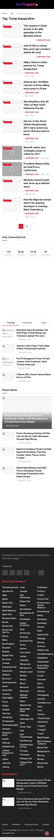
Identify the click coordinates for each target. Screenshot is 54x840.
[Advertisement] (27, 288)
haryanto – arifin (7, 734)
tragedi (41, 726)
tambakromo (44, 703)
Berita (5, 622)
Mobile (23, 675)
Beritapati (13, 830)
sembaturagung (45, 654)
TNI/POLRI (42, 722)
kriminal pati (26, 641)
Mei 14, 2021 (29, 115)
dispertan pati (9, 667)
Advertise (16, 824)
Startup (41, 691)
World (7, 102)
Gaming (7, 26)
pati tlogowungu (26, 735)
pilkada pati (26, 758)
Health (7, 164)
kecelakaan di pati (27, 614)
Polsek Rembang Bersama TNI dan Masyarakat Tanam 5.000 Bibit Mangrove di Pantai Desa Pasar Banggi (26, 418)
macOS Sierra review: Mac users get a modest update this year (37, 49)
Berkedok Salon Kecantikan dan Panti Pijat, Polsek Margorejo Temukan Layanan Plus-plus (32, 333)
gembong (7, 717)
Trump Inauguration (24, 13)
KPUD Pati (25, 633)
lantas (23, 656)
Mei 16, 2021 (29, 76)
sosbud (41, 672)
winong (41, 755)
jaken (5, 759)
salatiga (41, 638)
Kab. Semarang (25, 596)
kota (22, 629)
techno (41, 714)
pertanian (25, 755)
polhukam (42, 587)
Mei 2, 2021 (45, 158)
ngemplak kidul (25, 710)
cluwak (5, 663)
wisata (40, 759)
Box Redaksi (8, 644)
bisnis (5, 636)
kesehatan (25, 619)
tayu (39, 706)
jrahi (22, 587)
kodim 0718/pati (24, 624)
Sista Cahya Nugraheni (43, 666)
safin (39, 631)
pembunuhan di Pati (26, 745)
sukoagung (43, 695)
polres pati (42, 599)
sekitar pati (43, 650)
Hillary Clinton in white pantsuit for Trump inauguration (35, 65)
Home (4, 13)
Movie (23, 679)
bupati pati (7, 655)
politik (40, 595)
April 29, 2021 (30, 194)
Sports (40, 687)
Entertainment (9, 682)
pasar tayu (25, 727)
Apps (4, 595)
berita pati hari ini (7, 631)
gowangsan (8, 721)
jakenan (6, 763)
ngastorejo (25, 705)
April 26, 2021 (30, 217)
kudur (23, 645)
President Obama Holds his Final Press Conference (36, 167)
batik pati (7, 614)
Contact (45, 824)
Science (41, 646)
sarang (40, 642)
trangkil (41, 730)
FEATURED (7, 698)
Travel (40, 733)
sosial (40, 675)
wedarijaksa (43, 751)
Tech (39, 710)
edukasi (6, 675)
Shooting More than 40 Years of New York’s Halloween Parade (36, 105)
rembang (42, 619)
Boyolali (6, 648)
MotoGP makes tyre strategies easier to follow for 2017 (35, 151)
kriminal (24, 637)
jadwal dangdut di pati (7, 752)
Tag (11, 13)
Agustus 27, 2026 (24, 462)
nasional (24, 687)
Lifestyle (24, 660)
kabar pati (25, 601)
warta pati (42, 747)
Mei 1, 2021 (45, 174)
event (5, 686)
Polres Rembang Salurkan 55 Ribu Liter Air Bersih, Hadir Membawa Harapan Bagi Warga (33, 436)
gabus (5, 705)
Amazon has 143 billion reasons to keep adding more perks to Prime (36, 85)
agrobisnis (7, 591)
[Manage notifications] (47, 833)
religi (40, 615)
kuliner (23, 648)
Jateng (5, 767)
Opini (22, 723)
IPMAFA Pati (8, 746)
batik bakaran (9, 610)
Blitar (5, 640)
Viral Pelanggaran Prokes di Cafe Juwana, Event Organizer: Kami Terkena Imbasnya (33, 361)
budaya (6, 651)
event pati (7, 690)
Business (6, 659)
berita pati (7, 626)
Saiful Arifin (43, 634)
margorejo (25, 664)
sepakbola (42, 658)
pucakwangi (43, 611)
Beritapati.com (44, 40)
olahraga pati (26, 719)
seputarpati (43, 661)
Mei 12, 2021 (29, 142)
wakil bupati (43, 737)
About (5, 824)
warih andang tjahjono (44, 742)
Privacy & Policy (31, 824)
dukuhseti (7, 671)
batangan (7, 607)
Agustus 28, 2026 (12, 426)
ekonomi (6, 678)
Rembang (42, 623)
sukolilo (41, 699)
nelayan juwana (24, 696)
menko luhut (26, 672)
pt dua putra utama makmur (43, 605)
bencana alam (9, 618)
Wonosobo (42, 763)
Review (7, 46)
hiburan (6, 743)
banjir (5, 599)
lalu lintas (25, 652)
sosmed (41, 679)
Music (23, 683)
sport (40, 683)
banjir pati (7, 603)
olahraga (24, 715)
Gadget (6, 709)
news (22, 701)
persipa (24, 751)
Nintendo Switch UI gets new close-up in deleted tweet (37, 183)
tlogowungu (43, 718)
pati (22, 730)
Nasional (24, 691)
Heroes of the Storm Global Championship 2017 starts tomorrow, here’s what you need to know (36, 128)
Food (5, 702)
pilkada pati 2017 (26, 763)
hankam (6, 729)
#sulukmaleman (10, 587)
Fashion (8, 122)
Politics (8, 63)
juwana (23, 591)
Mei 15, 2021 (29, 96)
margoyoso (26, 668)
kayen (23, 605)
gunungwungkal (10, 725)
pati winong (26, 741)
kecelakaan (25, 609)
